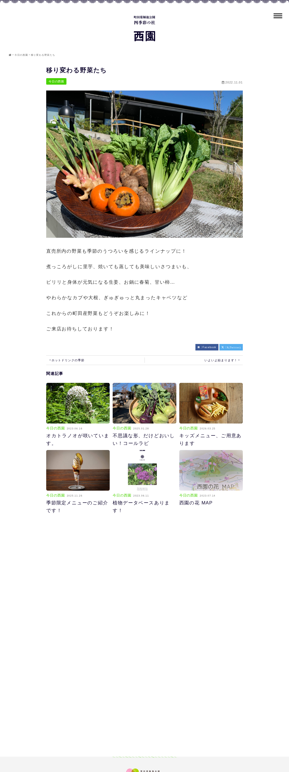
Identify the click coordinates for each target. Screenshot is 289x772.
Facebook (209, 347)
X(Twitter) (233, 347)
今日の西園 (56, 81)
